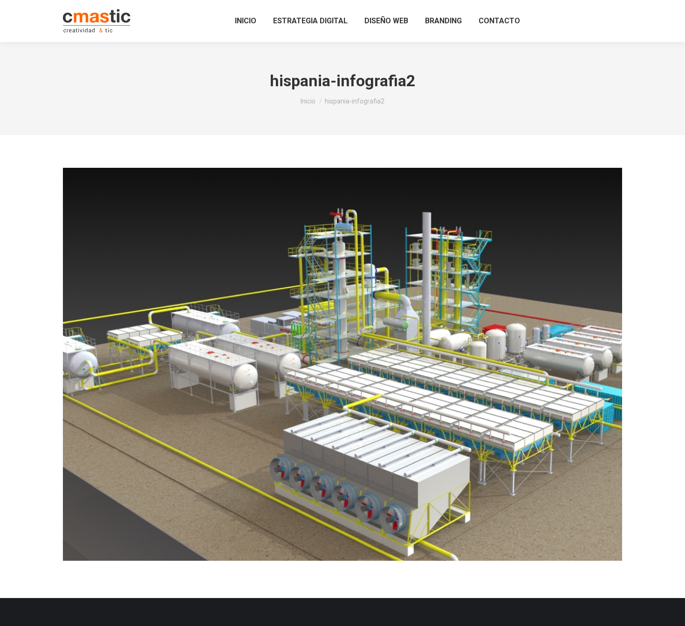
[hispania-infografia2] (342, 364)
